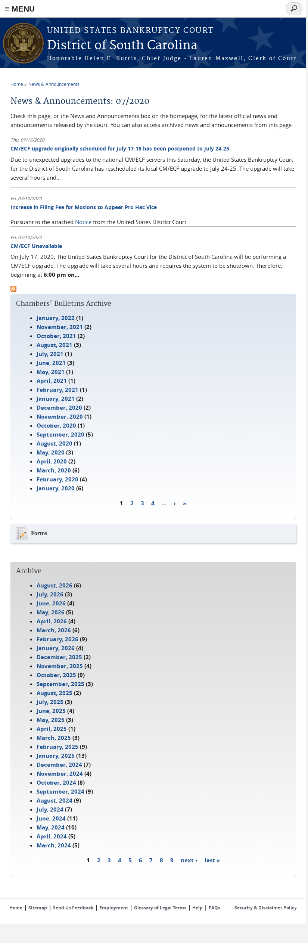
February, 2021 (57, 390)
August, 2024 (54, 800)
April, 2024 (52, 836)
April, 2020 (52, 461)
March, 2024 (54, 845)
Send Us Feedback (73, 908)
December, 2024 (59, 765)
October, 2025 (56, 675)
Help (197, 908)
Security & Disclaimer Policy (265, 908)
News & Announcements (54, 84)
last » (212, 860)
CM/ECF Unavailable (36, 245)
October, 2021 (56, 336)
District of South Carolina (122, 45)
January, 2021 (56, 399)
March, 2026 (54, 630)
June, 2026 (51, 603)
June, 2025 (51, 711)
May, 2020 (51, 452)
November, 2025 (60, 666)
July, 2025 (50, 702)
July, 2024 (50, 809)
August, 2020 (54, 443)
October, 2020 (56, 425)
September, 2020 (60, 434)
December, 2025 (59, 657)
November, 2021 (60, 327)
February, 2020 (57, 479)
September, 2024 (60, 791)
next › (189, 860)
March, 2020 (54, 470)
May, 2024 (51, 827)
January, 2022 (56, 318)
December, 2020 (59, 408)
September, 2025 (60, 684)
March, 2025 (54, 738)
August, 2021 (54, 345)
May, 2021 (51, 372)
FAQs (214, 908)
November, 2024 (60, 774)
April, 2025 (52, 729)
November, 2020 (60, 417)
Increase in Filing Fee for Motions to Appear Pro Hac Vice (83, 207)
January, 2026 (56, 648)
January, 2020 (56, 488)
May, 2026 (51, 612)
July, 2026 (50, 594)
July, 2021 (50, 354)
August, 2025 (54, 693)
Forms (39, 532)
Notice (83, 222)
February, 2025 (57, 747)
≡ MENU (20, 8)
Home (16, 84)
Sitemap (37, 908)
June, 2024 (51, 818)
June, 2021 (51, 363)
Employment (113, 908)
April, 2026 (52, 621)
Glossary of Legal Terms (160, 908)
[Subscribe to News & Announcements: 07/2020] (13, 290)
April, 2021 (52, 381)
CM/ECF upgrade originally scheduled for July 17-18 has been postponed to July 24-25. (120, 148)
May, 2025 (51, 720)
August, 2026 (54, 585)
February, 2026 (57, 639)
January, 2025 (56, 756)
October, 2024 (56, 783)
